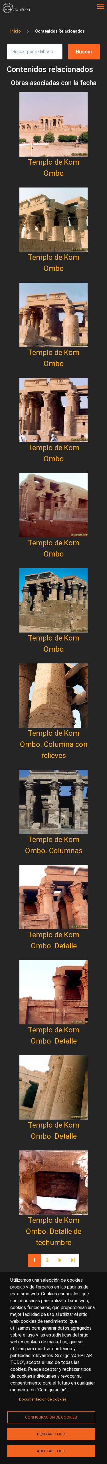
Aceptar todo (51, 1451)
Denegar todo (51, 1434)
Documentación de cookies (43, 1399)
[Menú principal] (101, 6)
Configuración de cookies (51, 1417)
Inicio (15, 31)
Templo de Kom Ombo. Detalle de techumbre (53, 1231)
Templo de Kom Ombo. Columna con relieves (54, 744)
